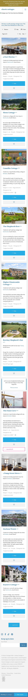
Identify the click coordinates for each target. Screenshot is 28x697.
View (15, 83)
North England (4, 659)
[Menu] (25, 9)
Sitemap (3, 673)
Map (17, 29)
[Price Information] (15, 192)
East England (12, 659)
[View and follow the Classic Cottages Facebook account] (5, 635)
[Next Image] (24, 46)
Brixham (5, 173)
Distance (6, 29)
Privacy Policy (10, 673)
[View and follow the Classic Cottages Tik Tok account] (8, 635)
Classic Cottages (7, 655)
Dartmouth (10, 62)
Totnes (22, 345)
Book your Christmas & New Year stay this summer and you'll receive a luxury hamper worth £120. (14, 3)
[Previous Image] (4, 46)
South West (4, 657)
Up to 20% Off (9, 449)
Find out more (14, 387)
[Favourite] (14, 88)
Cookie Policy (17, 673)
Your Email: (4, 641)
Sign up (23, 645)
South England (11, 657)
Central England (22, 657)
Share (24, 29)
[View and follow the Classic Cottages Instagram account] (2, 635)
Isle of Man (23, 659)
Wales (16, 657)
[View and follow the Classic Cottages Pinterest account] (12, 635)
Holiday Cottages (18, 655)
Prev (20, 34)
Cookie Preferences (6, 675)
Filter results (20, 694)
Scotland (18, 659)
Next (23, 34)
